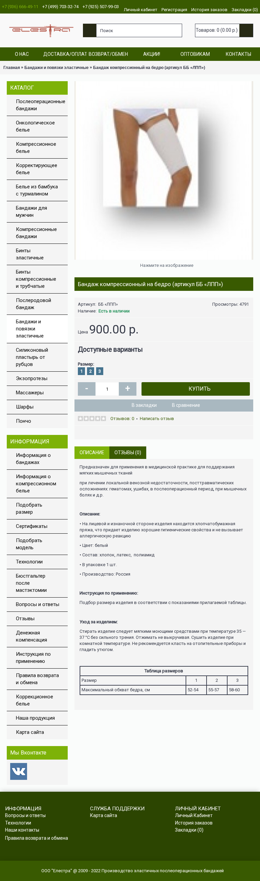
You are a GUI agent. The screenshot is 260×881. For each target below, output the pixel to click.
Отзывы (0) (127, 452)
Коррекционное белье (34, 700)
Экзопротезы (31, 378)
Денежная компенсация (31, 636)
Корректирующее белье (36, 169)
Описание (92, 452)
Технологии (29, 562)
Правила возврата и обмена (37, 679)
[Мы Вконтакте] (18, 778)
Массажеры (30, 393)
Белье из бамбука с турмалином (37, 190)
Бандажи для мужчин (31, 211)
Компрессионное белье (36, 147)
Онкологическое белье (35, 126)
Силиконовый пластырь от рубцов (32, 357)
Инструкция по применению (33, 657)
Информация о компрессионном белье (36, 483)
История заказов (194, 823)
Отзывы (25, 619)
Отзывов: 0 (122, 418)
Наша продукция (35, 718)
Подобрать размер (29, 508)
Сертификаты (31, 526)
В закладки (144, 405)
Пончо (23, 421)
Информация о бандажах (33, 458)
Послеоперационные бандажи (40, 105)
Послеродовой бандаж (33, 303)
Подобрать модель (29, 544)
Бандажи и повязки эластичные (30, 329)
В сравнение (186, 405)
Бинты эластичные (30, 254)
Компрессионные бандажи (36, 232)
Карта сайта (30, 732)
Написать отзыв (157, 418)
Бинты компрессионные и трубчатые (36, 279)
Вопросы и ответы (37, 604)
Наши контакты (22, 830)
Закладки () (189, 830)
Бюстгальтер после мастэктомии (31, 583)
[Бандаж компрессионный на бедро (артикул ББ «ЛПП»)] (163, 170)
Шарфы (25, 407)
